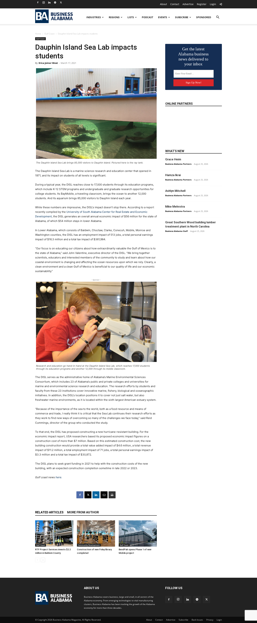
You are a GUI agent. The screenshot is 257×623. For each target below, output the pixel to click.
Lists (130, 17)
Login (213, 4)
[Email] (104, 494)
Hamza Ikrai (173, 175)
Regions (114, 17)
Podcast (147, 17)
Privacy (209, 619)
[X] (60, 2)
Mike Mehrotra (175, 206)
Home (38, 33)
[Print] (112, 494)
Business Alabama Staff (176, 231)
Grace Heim (173, 159)
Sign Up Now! (193, 82)
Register (201, 4)
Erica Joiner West (48, 63)
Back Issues (197, 619)
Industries (93, 17)
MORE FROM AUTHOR (83, 512)
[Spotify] (55, 2)
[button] (217, 17)
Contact (174, 4)
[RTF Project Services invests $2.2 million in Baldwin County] (54, 533)
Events (162, 17)
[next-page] (43, 560)
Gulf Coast (49, 33)
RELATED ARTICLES (49, 512)
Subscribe (181, 17)
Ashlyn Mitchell (175, 191)
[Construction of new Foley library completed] (96, 533)
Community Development (89, 545)
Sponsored (203, 17)
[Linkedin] (49, 2)
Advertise (188, 4)
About (163, 4)
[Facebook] (37, 2)
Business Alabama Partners (178, 164)
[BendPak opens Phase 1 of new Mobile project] (138, 533)
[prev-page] (37, 560)
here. (59, 477)
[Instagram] (43, 2)
